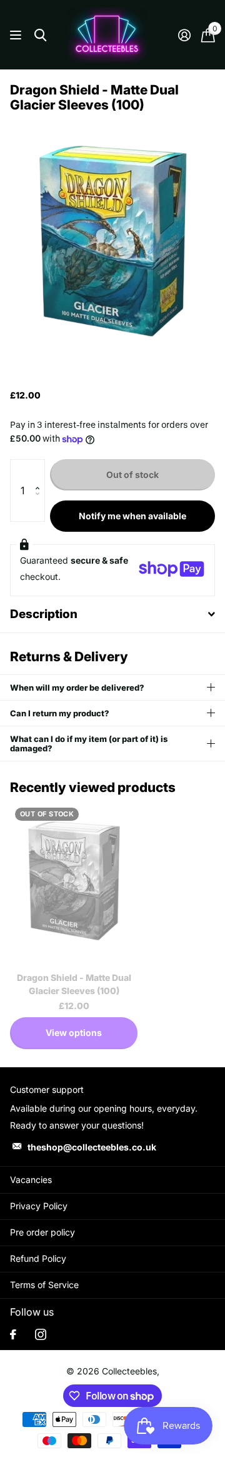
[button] (40, 471)
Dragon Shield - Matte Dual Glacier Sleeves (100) (74, 984)
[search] (40, 35)
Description (44, 614)
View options (74, 1032)
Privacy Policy (39, 1206)
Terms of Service (44, 1284)
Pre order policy (42, 1232)
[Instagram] (40, 1334)
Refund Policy (38, 1258)
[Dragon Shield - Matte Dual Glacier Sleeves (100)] (74, 882)
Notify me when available (132, 515)
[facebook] (13, 1334)
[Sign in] (184, 35)
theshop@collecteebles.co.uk (92, 1147)
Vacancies (31, 1179)
